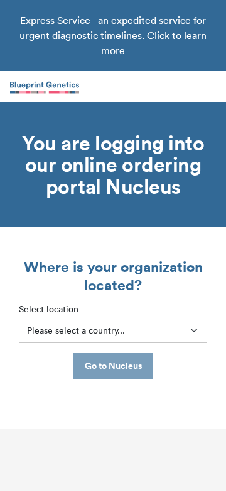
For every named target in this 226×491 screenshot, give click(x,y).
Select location (48, 309)
